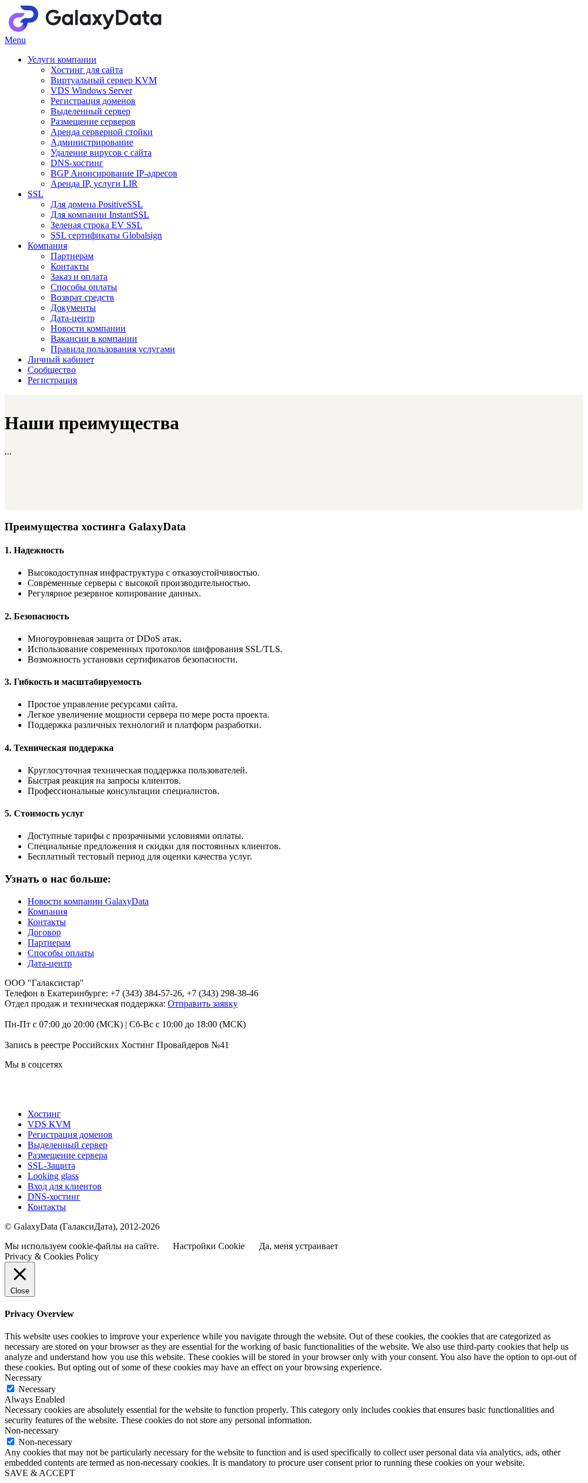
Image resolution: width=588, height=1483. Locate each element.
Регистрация (52, 380)
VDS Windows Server (91, 90)
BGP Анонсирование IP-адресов (114, 173)
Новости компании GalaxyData (88, 901)
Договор (44, 932)
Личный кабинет (61, 359)
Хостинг (44, 1114)
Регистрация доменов (93, 101)
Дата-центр (73, 318)
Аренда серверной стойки (102, 132)
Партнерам (72, 256)
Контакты (70, 266)
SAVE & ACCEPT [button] (40, 1473)
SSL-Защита (51, 1165)
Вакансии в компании (94, 339)
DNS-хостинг (77, 163)
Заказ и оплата (79, 277)
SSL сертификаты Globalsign (106, 235)
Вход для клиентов (65, 1186)
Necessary (37, 1389)
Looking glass (53, 1176)
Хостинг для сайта (87, 70)
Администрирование (92, 142)
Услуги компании (62, 59)
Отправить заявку (203, 1003)
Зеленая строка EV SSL (96, 225)
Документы (73, 308)
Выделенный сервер (90, 111)
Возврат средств (82, 297)
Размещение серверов (93, 121)
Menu (15, 40)
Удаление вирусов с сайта (101, 152)
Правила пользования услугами (113, 349)
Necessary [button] (23, 1377)
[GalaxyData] (119, 29)
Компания (47, 246)
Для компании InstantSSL (100, 214)
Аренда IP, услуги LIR (94, 183)
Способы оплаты (84, 287)
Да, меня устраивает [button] (298, 1246)
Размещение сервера (67, 1155)
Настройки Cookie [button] (209, 1246)
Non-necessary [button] (32, 1430)
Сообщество (52, 370)
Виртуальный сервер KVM (104, 80)
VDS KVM (49, 1124)
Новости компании (88, 328)
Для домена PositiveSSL (97, 204)
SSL (36, 194)
